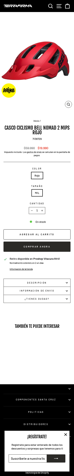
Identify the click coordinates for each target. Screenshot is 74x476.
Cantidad (37, 203)
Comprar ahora (37, 246)
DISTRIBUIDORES (36, 424)
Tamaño (37, 186)
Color (37, 168)
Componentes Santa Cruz (36, 399)
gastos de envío (34, 152)
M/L (37, 192)
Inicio (36, 120)
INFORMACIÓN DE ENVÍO (37, 290)
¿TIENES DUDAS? (37, 299)
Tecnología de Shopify (37, 472)
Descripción (37, 283)
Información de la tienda (21, 269)
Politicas (36, 412)
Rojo (37, 175)
